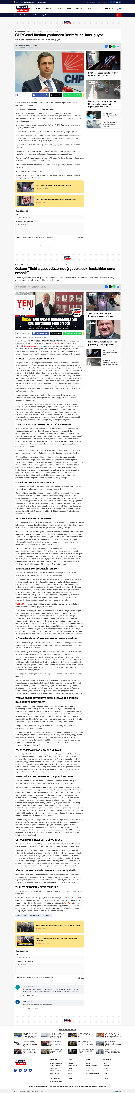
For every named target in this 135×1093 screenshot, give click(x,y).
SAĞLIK (106, 1078)
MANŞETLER (53, 1068)
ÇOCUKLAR (71, 1076)
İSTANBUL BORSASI (55, 1070)
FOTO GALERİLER (41, 2)
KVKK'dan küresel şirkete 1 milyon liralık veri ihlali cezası (33, 15)
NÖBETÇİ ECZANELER (56, 1081)
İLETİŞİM (94, 2)
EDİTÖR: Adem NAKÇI (38, 99)
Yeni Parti (55, 343)
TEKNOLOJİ (71, 1070)
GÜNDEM (106, 1065)
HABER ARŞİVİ (90, 1070)
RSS (16, 1091)
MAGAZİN (70, 1063)
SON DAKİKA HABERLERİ (92, 1073)
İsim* (17, 214)
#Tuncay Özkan (22, 915)
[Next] (120, 15)
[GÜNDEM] (103, 60)
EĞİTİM (70, 1068)
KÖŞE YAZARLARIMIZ (56, 1063)
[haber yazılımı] (117, 1091)
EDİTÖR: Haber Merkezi (40, 337)
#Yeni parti (47, 915)
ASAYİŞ (106, 1070)
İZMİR (105, 1063)
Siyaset (29, 31)
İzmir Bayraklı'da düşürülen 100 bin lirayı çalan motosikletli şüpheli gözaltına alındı (102, 104)
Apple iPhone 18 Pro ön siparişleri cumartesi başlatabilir (110, 124)
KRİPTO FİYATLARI (55, 1078)
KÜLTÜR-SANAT (72, 1065)
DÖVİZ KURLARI (54, 1073)
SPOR (105, 1073)
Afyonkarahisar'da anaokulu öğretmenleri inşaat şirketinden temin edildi (110, 115)
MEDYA (70, 1073)
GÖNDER (81, 238)
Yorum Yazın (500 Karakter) (24, 221)
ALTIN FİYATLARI (54, 1076)
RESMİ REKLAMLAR (103, 2)
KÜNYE (89, 2)
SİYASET (106, 1068)
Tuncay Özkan (30, 346)
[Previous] (117, 15)
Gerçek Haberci (21, 31)
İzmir (43, 286)
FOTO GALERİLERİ (55, 1065)
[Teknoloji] (103, 301)
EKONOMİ (106, 1076)
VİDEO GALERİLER (29, 2)
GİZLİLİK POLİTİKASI (91, 1065)
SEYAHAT (70, 1078)
